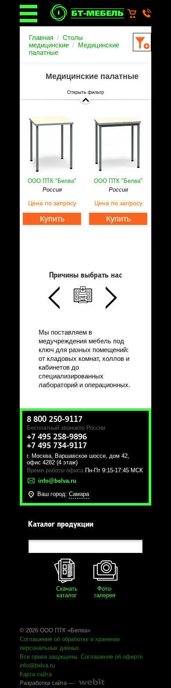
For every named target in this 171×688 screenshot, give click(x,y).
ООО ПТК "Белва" (52, 181)
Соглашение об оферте (111, 656)
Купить (52, 218)
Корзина (136, 14)
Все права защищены (48, 656)
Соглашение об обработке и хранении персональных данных (70, 643)
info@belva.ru (37, 665)
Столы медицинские (56, 41)
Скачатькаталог (67, 592)
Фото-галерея (104, 592)
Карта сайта (36, 674)
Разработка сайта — (47, 683)
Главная (41, 37)
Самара (79, 494)
